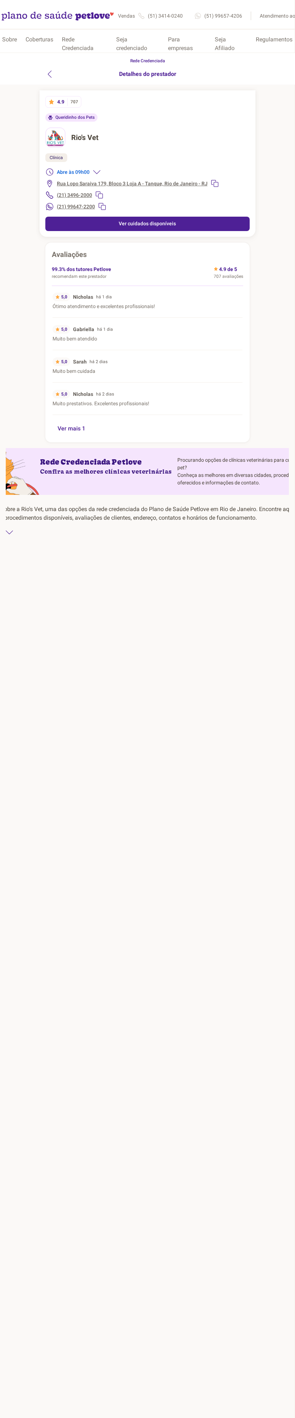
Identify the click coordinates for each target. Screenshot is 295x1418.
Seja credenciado (131, 43)
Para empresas (180, 43)
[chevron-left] (49, 74)
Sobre (9, 39)
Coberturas (39, 39)
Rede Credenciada (78, 43)
